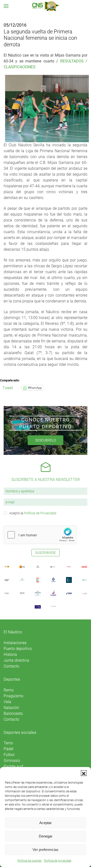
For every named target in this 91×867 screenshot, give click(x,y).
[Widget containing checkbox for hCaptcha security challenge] (40, 535)
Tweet (7, 387)
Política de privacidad (57, 860)
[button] (83, 773)
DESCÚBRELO (45, 440)
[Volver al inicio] (45, 6)
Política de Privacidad (40, 513)
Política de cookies (29, 860)
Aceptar (45, 823)
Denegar (45, 836)
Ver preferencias (45, 849)
